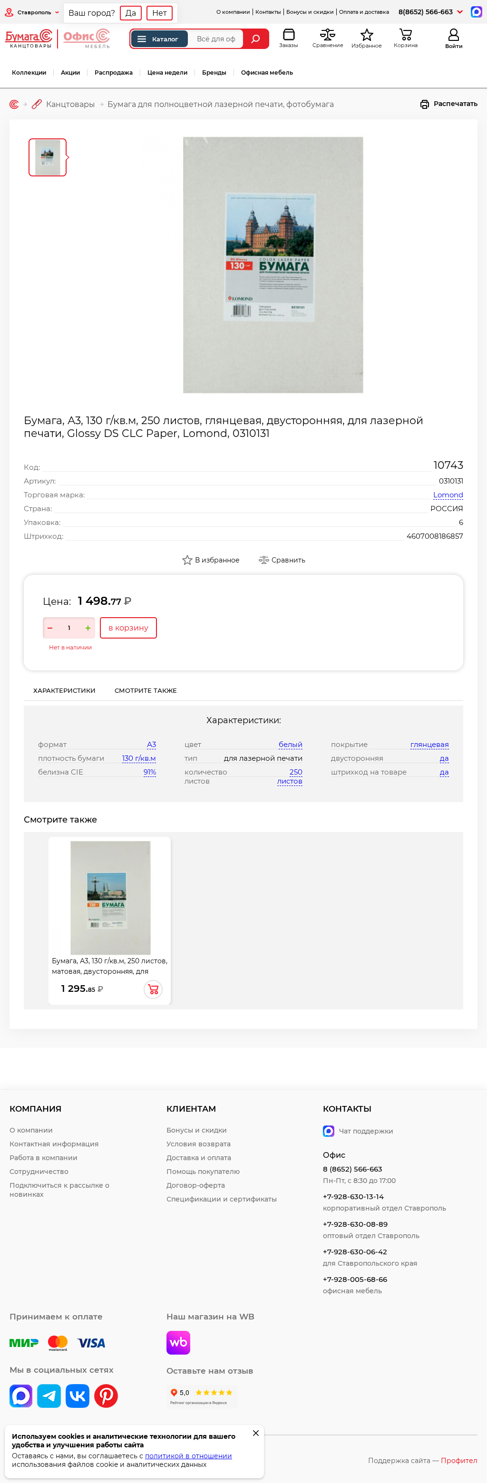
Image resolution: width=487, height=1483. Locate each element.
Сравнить (288, 560)
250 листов (289, 776)
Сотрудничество (39, 1171)
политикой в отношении (188, 1456)
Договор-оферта (195, 1185)
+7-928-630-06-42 (355, 1251)
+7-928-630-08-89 (355, 1224)
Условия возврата (198, 1144)
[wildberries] (178, 1344)
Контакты (268, 12)
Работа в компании (44, 1157)
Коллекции (29, 72)
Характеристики (64, 690)
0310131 (451, 480)
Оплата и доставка (364, 12)
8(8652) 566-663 (426, 12)
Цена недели (167, 72)
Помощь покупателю (203, 1171)
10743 (448, 465)
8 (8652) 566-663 (352, 1168)
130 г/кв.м (139, 758)
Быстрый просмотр (110, 885)
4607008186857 (435, 536)
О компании (233, 12)
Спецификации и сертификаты (221, 1199)
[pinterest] (106, 1397)
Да (131, 13)
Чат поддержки (366, 1131)
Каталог (165, 39)
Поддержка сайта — (422, 1460)
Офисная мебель (267, 72)
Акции (70, 72)
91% (150, 771)
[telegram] (49, 1397)
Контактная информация (54, 1144)
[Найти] (256, 39)
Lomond (448, 494)
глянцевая (429, 744)
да (444, 758)
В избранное (217, 560)
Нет (159, 13)
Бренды (214, 72)
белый (290, 744)
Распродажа (114, 72)
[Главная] (14, 104)
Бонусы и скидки (310, 12)
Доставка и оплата (198, 1157)
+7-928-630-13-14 (353, 1196)
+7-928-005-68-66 (355, 1279)
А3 (151, 744)
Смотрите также (146, 690)
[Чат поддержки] (475, 11)
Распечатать (455, 103)
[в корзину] (153, 989)
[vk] (21, 1397)
